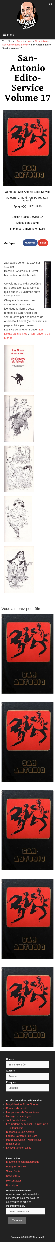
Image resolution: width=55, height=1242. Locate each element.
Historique (12, 1185)
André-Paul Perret (31, 197)
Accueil (20, 41)
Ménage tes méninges (18, 1116)
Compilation (41, 41)
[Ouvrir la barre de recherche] (51, 4)
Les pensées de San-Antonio (22, 1112)
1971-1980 (35, 206)
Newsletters (13, 1176)
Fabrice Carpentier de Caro (21, 1135)
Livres (29, 41)
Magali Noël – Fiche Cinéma (22, 1104)
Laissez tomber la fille (18, 1147)
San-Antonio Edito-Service (15, 44)
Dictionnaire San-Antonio (20, 1131)
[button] (30, 242)
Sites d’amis (13, 1171)
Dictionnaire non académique (22, 1161)
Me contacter (13, 1180)
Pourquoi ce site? (16, 1166)
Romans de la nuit (16, 1108)
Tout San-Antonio (16, 1120)
